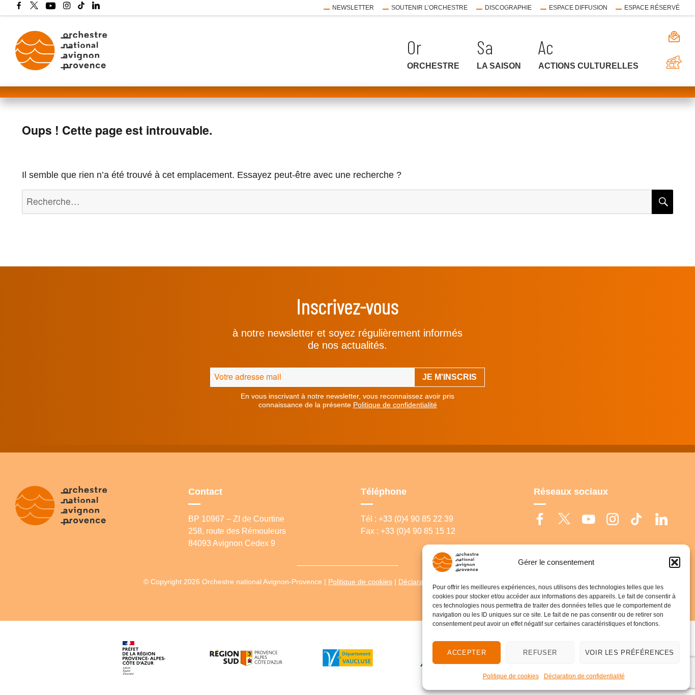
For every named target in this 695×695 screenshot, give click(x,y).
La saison (499, 66)
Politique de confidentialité (395, 405)
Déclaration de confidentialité (584, 676)
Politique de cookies (511, 676)
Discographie (508, 7)
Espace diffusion (578, 7)
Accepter (466, 652)
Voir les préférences (629, 652)
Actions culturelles (588, 66)
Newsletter (353, 7)
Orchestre (433, 66)
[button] (675, 562)
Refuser (540, 652)
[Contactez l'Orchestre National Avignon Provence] (663, 36)
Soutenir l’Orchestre (429, 7)
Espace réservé (652, 7)
